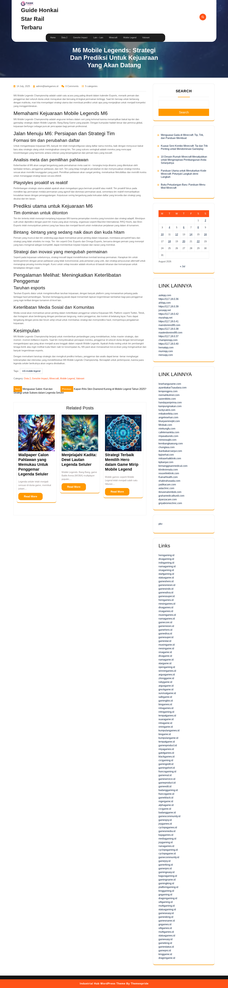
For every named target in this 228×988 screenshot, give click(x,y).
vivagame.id (165, 652)
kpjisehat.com (166, 454)
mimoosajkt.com (167, 439)
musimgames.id (167, 615)
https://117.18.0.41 (169, 321)
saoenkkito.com (167, 398)
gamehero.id (165, 629)
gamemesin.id (166, 626)
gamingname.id (167, 879)
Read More (30, 496)
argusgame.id (166, 685)
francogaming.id (167, 771)
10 (162, 234)
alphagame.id (166, 805)
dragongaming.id (168, 898)
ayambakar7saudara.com (172, 387)
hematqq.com (166, 347)
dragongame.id (167, 958)
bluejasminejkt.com (169, 421)
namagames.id (167, 618)
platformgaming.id (168, 887)
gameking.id (165, 943)
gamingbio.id (166, 700)
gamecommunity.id (169, 857)
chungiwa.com (166, 447)
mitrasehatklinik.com (170, 458)
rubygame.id (165, 682)
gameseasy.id (166, 913)
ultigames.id (165, 928)
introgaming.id (166, 712)
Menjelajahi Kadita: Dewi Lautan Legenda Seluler (79, 460)
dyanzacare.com (168, 499)
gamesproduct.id (168, 745)
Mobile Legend (129, 37)
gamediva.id (165, 633)
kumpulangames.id (169, 730)
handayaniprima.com (170, 402)
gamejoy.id (164, 861)
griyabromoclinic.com (170, 503)
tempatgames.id (167, 715)
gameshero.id (166, 581)
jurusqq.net (165, 310)
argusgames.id (167, 674)
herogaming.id (166, 555)
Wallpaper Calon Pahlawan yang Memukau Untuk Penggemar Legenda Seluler (33, 464)
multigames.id (166, 932)
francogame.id (166, 794)
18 (169, 241)
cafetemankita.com (169, 432)
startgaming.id (166, 574)
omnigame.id (166, 726)
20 (183, 241)
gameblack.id (166, 797)
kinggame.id (165, 954)
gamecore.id (165, 622)
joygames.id (165, 823)
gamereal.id (165, 775)
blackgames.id (166, 756)
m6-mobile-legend (31, 371)
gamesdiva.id (166, 592)
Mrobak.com (165, 425)
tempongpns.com (168, 391)
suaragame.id (166, 719)
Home (53, 37)
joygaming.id (166, 842)
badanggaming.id (168, 790)
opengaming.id (167, 667)
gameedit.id (165, 786)
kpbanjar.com (166, 462)
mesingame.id (166, 648)
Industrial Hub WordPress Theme (102, 983)
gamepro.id (165, 950)
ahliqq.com (165, 302)
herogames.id (166, 600)
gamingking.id (166, 883)
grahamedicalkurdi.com (171, 495)
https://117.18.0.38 (169, 329)
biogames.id (165, 704)
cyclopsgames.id (168, 827)
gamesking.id (166, 917)
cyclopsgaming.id (168, 849)
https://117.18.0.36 (169, 299)
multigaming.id (167, 905)
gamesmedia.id (167, 831)
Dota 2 (64, 37)
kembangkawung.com (171, 443)
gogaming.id (165, 894)
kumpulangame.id (168, 738)
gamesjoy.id (165, 820)
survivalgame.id (167, 693)
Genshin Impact (80, 37)
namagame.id (166, 659)
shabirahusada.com (169, 480)
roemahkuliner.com (169, 395)
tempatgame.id (167, 741)
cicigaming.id (166, 760)
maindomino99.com (169, 325)
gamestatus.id (166, 946)
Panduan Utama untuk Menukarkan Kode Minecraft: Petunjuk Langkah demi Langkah (183, 173)
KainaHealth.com (168, 477)
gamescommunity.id (169, 816)
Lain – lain (98, 37)
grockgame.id (166, 689)
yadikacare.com (167, 484)
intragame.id (165, 723)
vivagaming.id (166, 570)
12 (176, 234)
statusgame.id (166, 577)
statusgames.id (167, 935)
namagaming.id (167, 566)
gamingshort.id (167, 767)
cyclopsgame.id (167, 853)
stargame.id (165, 663)
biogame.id (165, 734)
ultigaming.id (166, 902)
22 (198, 241)
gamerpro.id (165, 868)
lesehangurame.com (170, 384)
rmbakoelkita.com (168, 413)
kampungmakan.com (170, 406)
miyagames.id (166, 749)
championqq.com (168, 340)
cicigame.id (165, 808)
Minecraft (113, 37)
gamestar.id (165, 641)
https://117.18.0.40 (169, 343)
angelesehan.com (168, 417)
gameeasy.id (165, 939)
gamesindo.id (166, 588)
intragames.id (166, 708)
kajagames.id (166, 835)
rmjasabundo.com (168, 436)
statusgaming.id (167, 909)
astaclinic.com (166, 488)
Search (184, 91)
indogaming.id (166, 562)
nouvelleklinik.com (169, 473)
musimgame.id (167, 644)
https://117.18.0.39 (169, 306)
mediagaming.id (167, 838)
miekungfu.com (167, 428)
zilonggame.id (166, 678)
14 (191, 234)
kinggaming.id (166, 890)
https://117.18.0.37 (169, 336)
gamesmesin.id (167, 585)
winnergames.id (167, 670)
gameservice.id (167, 779)
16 (205, 234)
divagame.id (165, 656)
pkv (160, 524)
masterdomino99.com (170, 332)
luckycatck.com (167, 410)
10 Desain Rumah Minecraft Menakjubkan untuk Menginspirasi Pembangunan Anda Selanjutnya (184, 159)
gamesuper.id (166, 637)
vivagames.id (166, 611)
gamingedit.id (166, 764)
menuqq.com (166, 355)
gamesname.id (167, 920)
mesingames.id (167, 603)
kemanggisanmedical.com (173, 466)
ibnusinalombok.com (170, 492)
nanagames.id (166, 846)
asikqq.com (165, 295)
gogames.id (165, 924)
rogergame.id (166, 801)
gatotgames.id (166, 753)
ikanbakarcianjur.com (170, 451)
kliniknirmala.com (168, 469)
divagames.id (166, 607)
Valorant (146, 37)
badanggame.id (167, 812)
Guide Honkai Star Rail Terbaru (39, 19)
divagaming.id (166, 559)
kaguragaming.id (168, 876)
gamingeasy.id (166, 872)
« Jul (182, 266)
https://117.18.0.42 (169, 314)
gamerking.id (166, 864)
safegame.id (165, 697)
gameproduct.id (167, 782)
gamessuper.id (167, 596)
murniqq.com (166, 351)
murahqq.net (165, 317)
